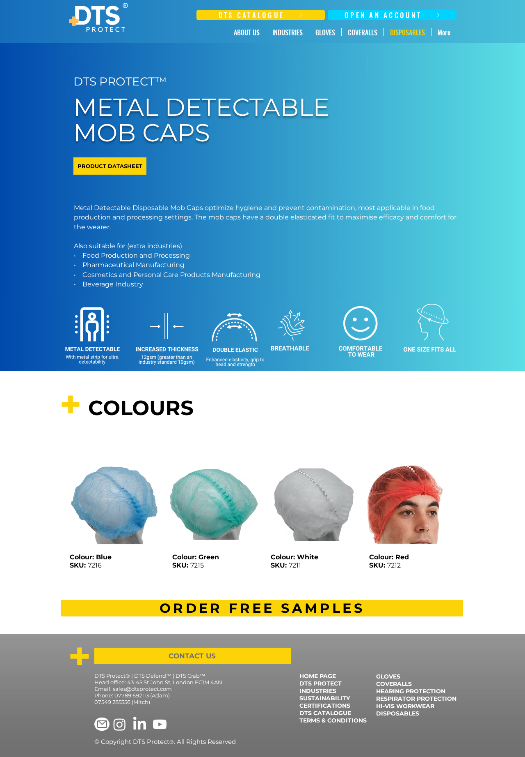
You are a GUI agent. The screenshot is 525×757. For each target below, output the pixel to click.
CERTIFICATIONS (324, 705)
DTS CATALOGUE (325, 713)
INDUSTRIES (317, 691)
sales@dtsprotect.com (142, 688)
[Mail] (102, 724)
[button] (262, 608)
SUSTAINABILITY (324, 698)
